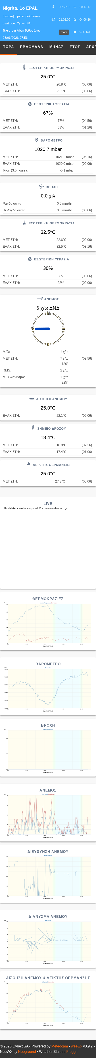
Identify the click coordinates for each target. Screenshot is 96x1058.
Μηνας (56, 47)
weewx (76, 1046)
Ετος (75, 47)
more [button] (64, 32)
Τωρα (8, 47)
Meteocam (59, 1046)
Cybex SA (24, 23)
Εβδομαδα (31, 47)
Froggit (71, 1052)
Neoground (27, 1052)
